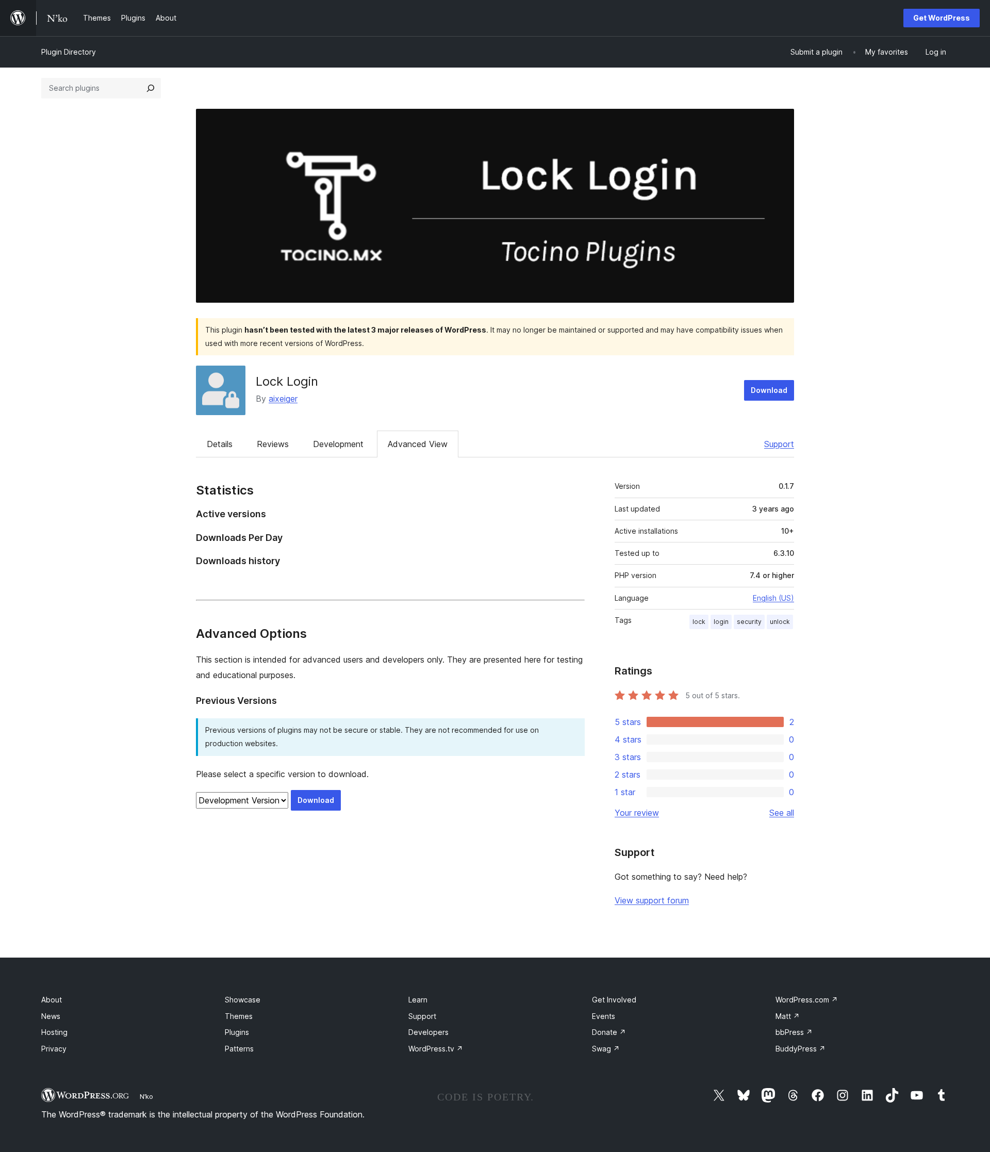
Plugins (237, 1032)
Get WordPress (941, 17)
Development (338, 444)
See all (781, 813)
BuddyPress (801, 1048)
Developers (428, 1032)
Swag (606, 1048)
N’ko (146, 1096)
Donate (609, 1032)
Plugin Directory (68, 51)
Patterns (239, 1048)
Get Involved (614, 999)
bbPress (794, 1032)
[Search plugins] (150, 88)
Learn (417, 999)
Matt (788, 1016)
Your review (637, 813)
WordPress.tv (435, 1048)
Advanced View (418, 444)
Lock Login (287, 381)
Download (769, 390)
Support (779, 444)
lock (698, 622)
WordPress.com (807, 999)
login (721, 622)
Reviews (273, 444)
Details (220, 444)
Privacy (54, 1048)
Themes (239, 1016)
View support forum (652, 900)
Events (603, 1016)
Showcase (242, 999)
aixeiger (283, 398)
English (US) (773, 598)
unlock (780, 622)
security (749, 622)
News (50, 1016)
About (51, 999)
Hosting (54, 1032)
